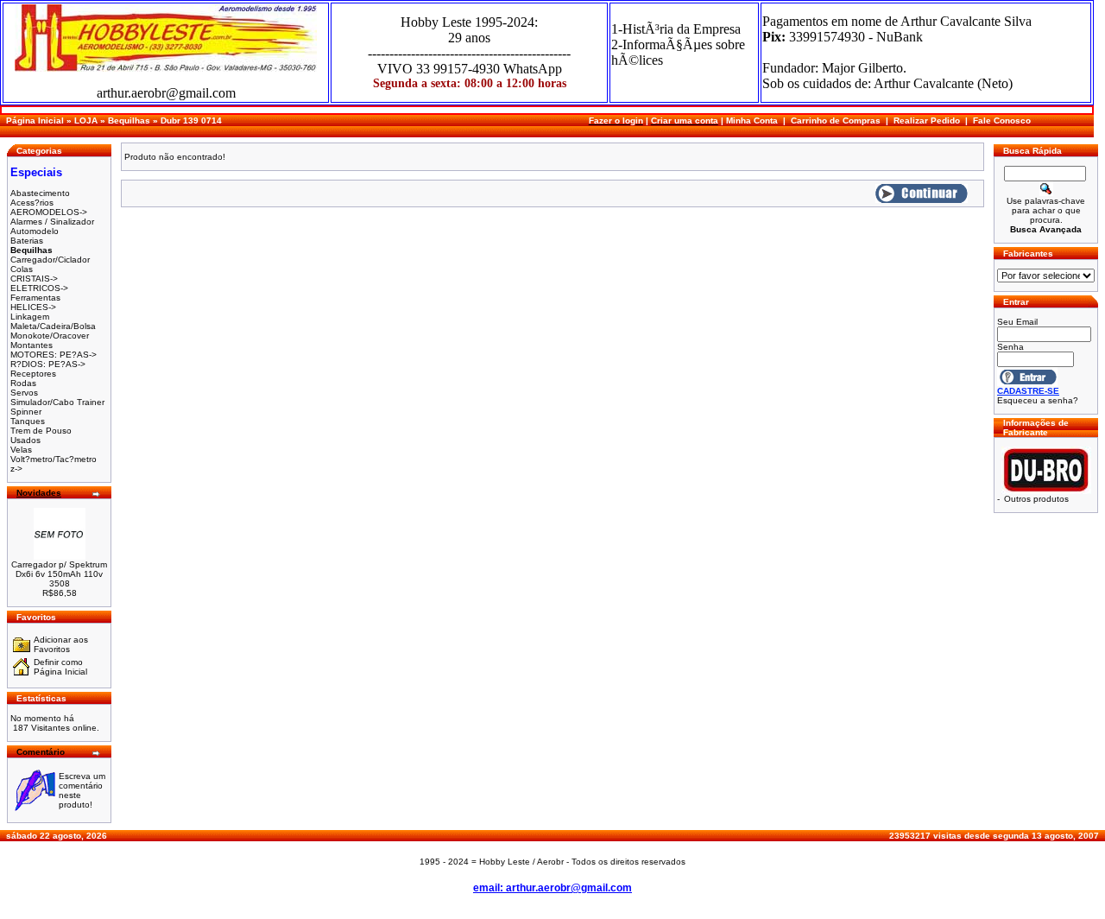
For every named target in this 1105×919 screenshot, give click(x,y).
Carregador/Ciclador (50, 259)
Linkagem (29, 316)
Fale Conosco (1002, 120)
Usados (25, 440)
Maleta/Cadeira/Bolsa (53, 326)
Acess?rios (32, 202)
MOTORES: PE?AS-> (53, 354)
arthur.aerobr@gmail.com (166, 93)
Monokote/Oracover (49, 335)
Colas (21, 269)
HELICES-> (33, 307)
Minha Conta (752, 120)
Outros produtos (1036, 499)
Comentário (40, 752)
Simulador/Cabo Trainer (57, 402)
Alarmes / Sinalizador (52, 221)
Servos (24, 392)
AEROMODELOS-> (48, 212)
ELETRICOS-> (39, 288)
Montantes (31, 345)
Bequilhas (129, 120)
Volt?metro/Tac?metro (53, 459)
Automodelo (34, 231)
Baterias (26, 240)
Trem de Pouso (41, 430)
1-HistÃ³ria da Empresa (676, 29)
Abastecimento (40, 193)
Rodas (23, 383)
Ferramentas (35, 297)
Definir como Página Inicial (60, 666)
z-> (16, 468)
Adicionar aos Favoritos (61, 644)
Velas (21, 449)
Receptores (33, 373)
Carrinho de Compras (836, 120)
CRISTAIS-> (34, 278)
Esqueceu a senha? (1037, 400)
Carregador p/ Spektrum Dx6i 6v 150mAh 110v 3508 (59, 574)
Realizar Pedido (926, 120)
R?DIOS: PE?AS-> (47, 364)
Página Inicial (35, 120)
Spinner (25, 411)
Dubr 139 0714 (191, 120)
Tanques (27, 421)
